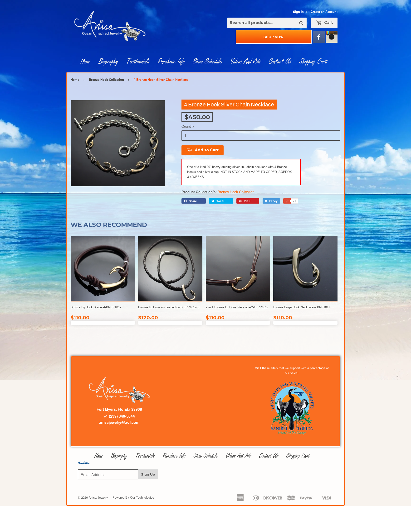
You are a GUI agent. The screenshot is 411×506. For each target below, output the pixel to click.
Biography (108, 62)
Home (86, 62)
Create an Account (324, 12)
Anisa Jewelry (98, 497)
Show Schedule (207, 62)
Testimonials (138, 62)
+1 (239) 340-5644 (119, 416)
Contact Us (280, 62)
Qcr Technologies (142, 497)
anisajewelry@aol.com (119, 422)
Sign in (298, 12)
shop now (274, 36)
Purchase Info (171, 62)
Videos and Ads (245, 62)
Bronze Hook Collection (106, 79)
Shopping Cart (313, 62)
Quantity (187, 126)
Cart (328, 22)
